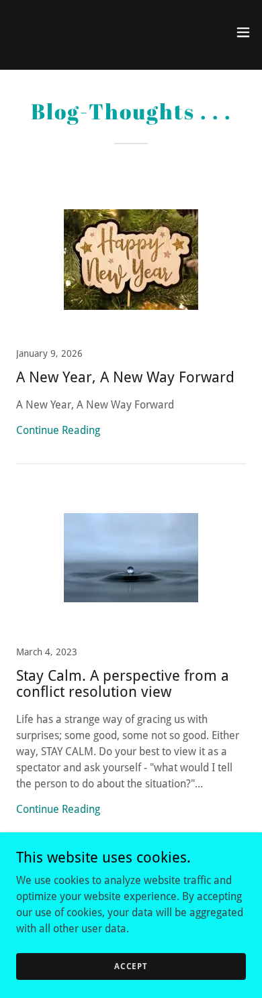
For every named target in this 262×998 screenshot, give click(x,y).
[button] (243, 32)
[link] (37, 32)
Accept (131, 966)
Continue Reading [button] (58, 430)
